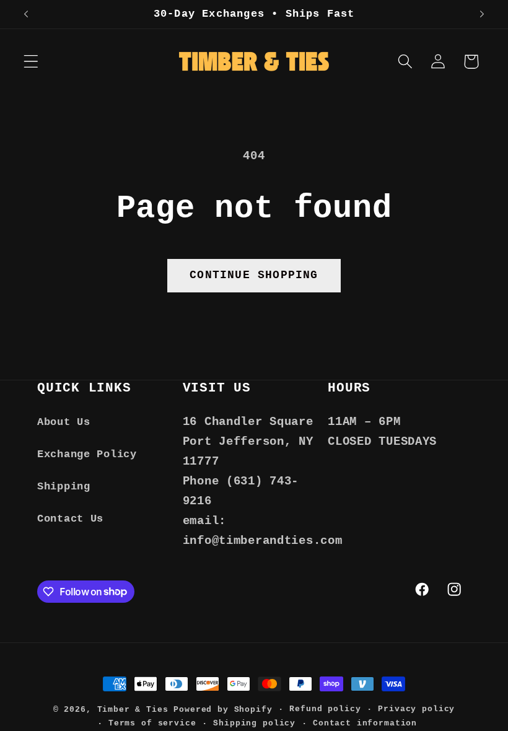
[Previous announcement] (26, 14)
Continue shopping (254, 275)
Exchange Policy (87, 454)
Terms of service (152, 723)
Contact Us (70, 519)
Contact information (365, 723)
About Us (63, 422)
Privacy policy (416, 709)
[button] (31, 61)
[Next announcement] (482, 14)
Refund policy (325, 709)
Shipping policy (254, 723)
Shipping (63, 486)
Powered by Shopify (222, 709)
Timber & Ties (133, 709)
